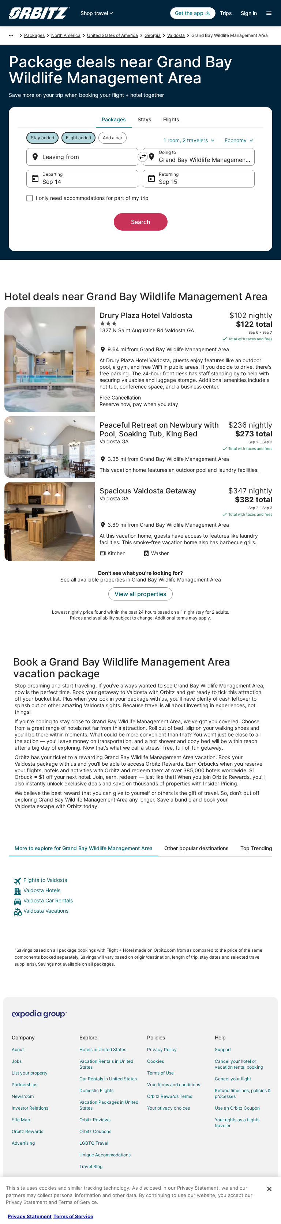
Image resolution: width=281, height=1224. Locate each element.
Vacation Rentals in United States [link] (106, 1064)
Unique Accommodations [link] (105, 1154)
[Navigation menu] (269, 13)
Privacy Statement (30, 1216)
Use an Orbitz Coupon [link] (237, 1108)
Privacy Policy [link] (162, 1049)
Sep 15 (168, 181)
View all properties (140, 594)
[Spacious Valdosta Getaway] (140, 521)
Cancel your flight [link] (233, 1078)
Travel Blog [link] (90, 1166)
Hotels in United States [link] (102, 1049)
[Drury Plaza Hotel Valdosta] (140, 359)
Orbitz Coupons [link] (95, 1131)
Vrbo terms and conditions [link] (173, 1084)
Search (140, 222)
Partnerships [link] (24, 1084)
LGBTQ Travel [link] (93, 1143)
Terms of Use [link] (160, 1073)
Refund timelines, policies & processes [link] (243, 1093)
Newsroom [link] (23, 1096)
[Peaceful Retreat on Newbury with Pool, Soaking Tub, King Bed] (140, 447)
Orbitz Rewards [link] (27, 1131)
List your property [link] (30, 1073)
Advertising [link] (23, 1143)
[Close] (269, 1189)
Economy (236, 140)
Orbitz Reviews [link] (94, 1119)
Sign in (249, 13)
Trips (226, 13)
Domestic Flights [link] (96, 1090)
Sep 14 (51, 181)
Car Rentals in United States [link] (108, 1078)
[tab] (114, 119)
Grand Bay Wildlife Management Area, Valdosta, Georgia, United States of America (207, 159)
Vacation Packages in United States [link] (108, 1105)
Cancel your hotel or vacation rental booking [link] (239, 1064)
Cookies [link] (155, 1061)
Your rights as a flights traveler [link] (237, 1122)
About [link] (18, 1049)
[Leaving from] (82, 157)
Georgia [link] (153, 35)
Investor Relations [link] (30, 1108)
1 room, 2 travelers (186, 140)
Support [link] (223, 1049)
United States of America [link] (112, 35)
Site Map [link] (21, 1119)
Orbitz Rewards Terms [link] (169, 1096)
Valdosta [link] (176, 35)
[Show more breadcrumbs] (11, 35)
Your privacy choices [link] (168, 1108)
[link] (140, 881)
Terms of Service (73, 1216)
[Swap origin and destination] (143, 157)
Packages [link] (34, 35)
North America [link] (65, 35)
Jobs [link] (17, 1061)
